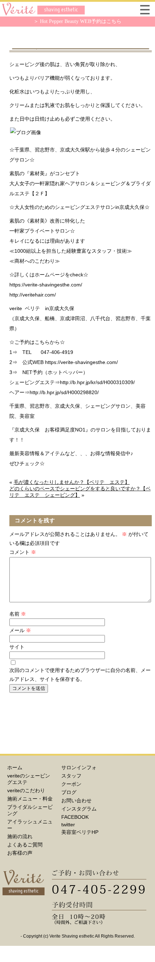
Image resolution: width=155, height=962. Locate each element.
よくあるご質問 (25, 844)
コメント (22, 552)
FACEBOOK (75, 817)
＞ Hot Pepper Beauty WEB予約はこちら (77, 21)
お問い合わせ (76, 800)
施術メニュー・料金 (30, 799)
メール (20, 630)
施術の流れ (19, 836)
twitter (68, 824)
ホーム (14, 767)
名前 (17, 614)
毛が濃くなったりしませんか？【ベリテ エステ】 (72, 482)
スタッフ (71, 776)
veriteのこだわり (26, 790)
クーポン (71, 784)
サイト (17, 647)
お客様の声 (19, 853)
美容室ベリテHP (79, 832)
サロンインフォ (79, 767)
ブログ (68, 792)
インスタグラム (79, 809)
